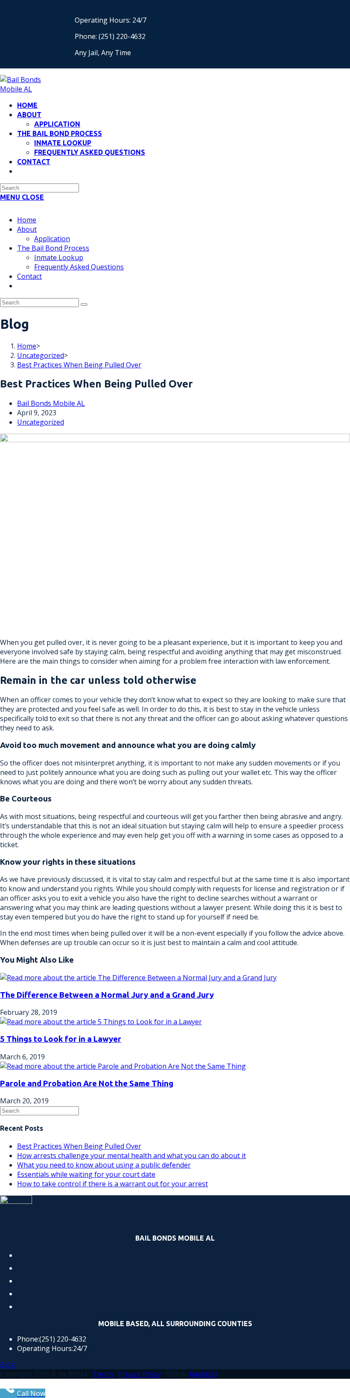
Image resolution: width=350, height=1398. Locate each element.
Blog (7, 1364)
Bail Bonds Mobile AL (51, 403)
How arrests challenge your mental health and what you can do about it (131, 1155)
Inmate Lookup (58, 257)
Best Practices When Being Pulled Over (79, 364)
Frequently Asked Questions (79, 267)
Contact (29, 276)
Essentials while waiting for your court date (86, 1174)
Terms (103, 1374)
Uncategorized (40, 422)
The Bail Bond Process (53, 248)
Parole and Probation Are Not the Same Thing (86, 1083)
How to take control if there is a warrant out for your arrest (112, 1183)
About (27, 229)
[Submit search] (84, 304)
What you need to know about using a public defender (104, 1165)
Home (26, 220)
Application (52, 238)
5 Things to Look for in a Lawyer (60, 1038)
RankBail (204, 1374)
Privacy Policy (139, 1374)
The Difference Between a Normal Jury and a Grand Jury (107, 994)
